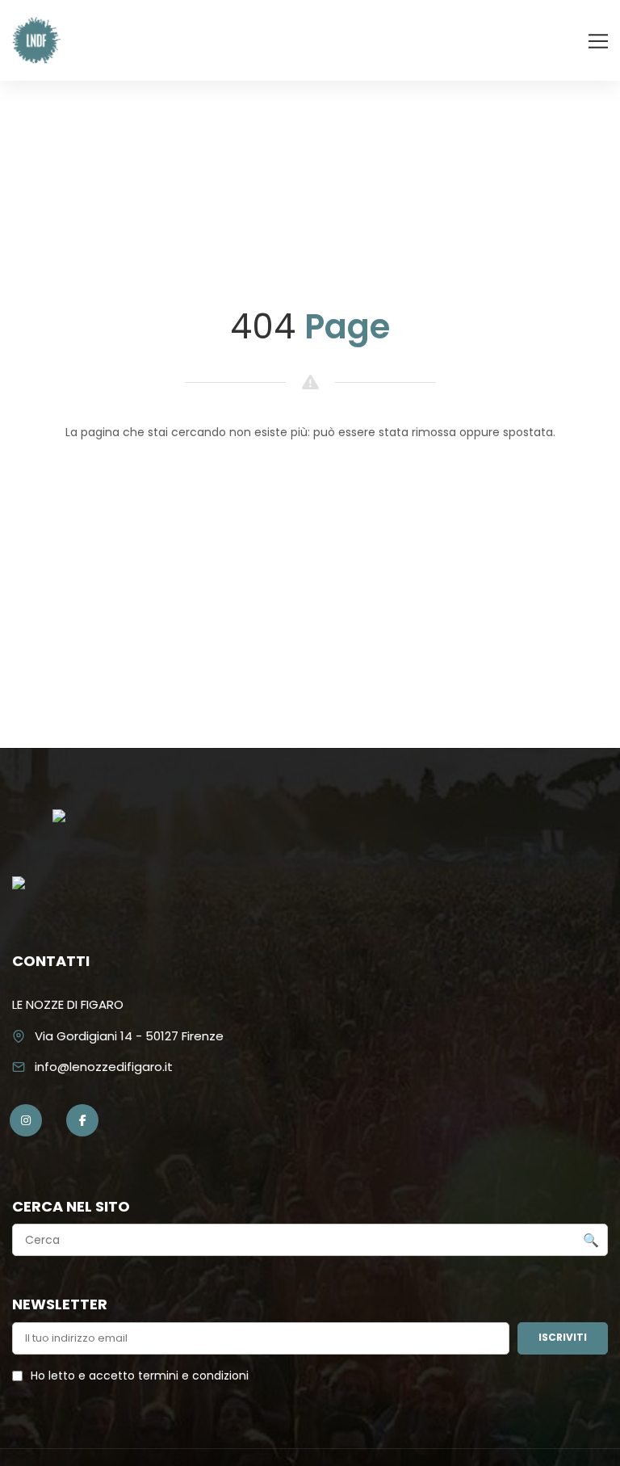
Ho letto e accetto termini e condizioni (140, 1375)
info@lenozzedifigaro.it (104, 1066)
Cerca (591, 1240)
